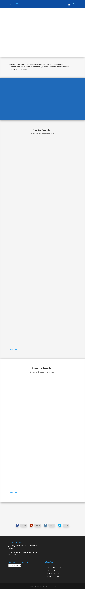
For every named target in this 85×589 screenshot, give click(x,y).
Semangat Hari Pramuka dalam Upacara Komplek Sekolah (36, 190)
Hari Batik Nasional (19, 257)
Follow (23, 525)
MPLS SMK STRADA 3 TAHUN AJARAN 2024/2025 (32, 324)
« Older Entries (13, 349)
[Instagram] (45, 525)
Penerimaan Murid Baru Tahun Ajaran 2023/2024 (32, 428)
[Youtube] (31, 525)
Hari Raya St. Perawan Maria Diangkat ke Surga (31, 473)
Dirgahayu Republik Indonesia (24, 452)
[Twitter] (59, 525)
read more (14, 204)
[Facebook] (17, 525)
